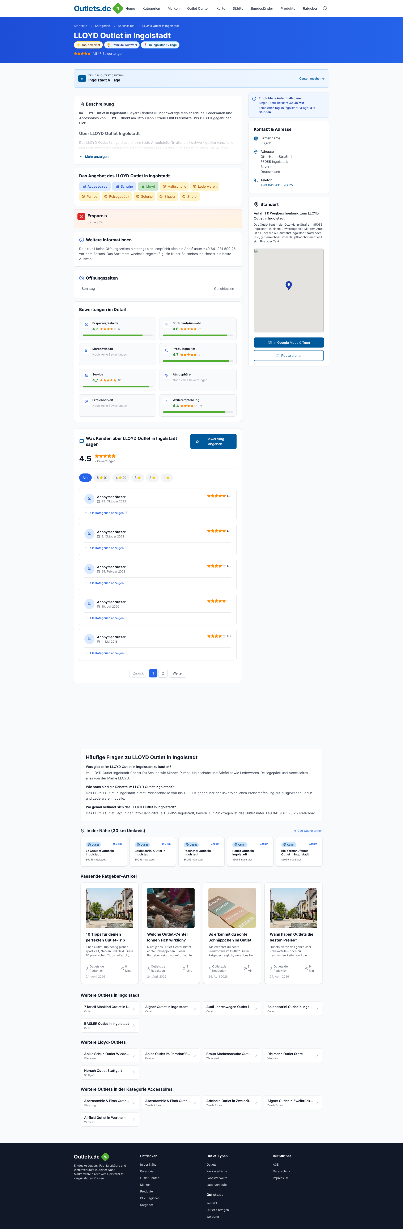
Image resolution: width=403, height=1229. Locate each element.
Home (130, 8)
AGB (276, 1164)
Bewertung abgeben (215, 441)
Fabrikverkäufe (217, 1178)
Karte (220, 8)
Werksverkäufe (217, 1171)
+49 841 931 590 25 (276, 185)
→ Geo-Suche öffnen (308, 830)
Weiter (178, 673)
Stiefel (192, 196)
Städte (238, 8)
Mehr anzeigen (97, 156)
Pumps (92, 196)
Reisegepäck (119, 196)
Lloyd (150, 186)
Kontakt (212, 1203)
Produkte (288, 8)
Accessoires (126, 25)
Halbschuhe (177, 186)
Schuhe (127, 186)
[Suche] (325, 8)
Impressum (280, 1178)
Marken (174, 8)
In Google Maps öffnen (291, 342)
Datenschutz (281, 1171)
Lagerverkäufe (217, 1184)
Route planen (291, 355)
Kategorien (151, 8)
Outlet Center (198, 8)
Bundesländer (262, 8)
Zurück (138, 673)
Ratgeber (310, 8)
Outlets (211, 1164)
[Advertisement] (201, 714)
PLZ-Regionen (150, 1198)
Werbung (213, 1216)
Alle (85, 478)
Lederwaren (207, 186)
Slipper (169, 196)
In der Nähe (148, 1164)
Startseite (80, 25)
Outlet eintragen (218, 1210)
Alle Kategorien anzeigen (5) (108, 513)
